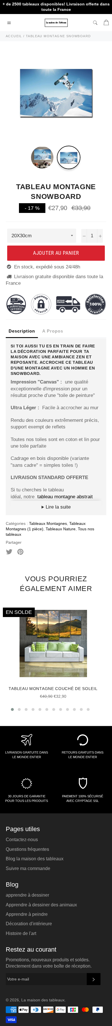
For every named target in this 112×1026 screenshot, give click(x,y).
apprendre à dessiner (27, 895)
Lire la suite (57, 507)
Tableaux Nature (61, 529)
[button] (12, 709)
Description (22, 331)
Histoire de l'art (21, 933)
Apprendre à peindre (27, 914)
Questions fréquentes (27, 849)
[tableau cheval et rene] (36, 496)
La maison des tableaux (43, 1000)
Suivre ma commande (28, 868)
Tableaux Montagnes (48, 523)
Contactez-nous (22, 839)
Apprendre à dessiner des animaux (41, 904)
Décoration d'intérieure (29, 923)
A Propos (52, 331)
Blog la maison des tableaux (34, 858)
